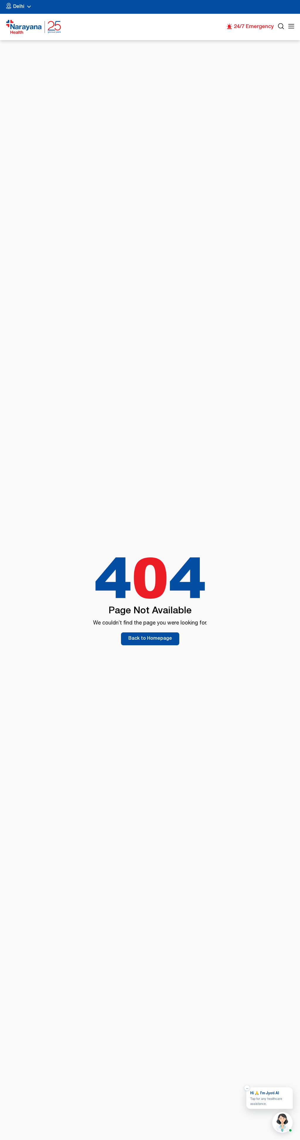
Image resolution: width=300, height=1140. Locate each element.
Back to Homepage (150, 638)
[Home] (34, 27)
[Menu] (291, 27)
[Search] (281, 27)
